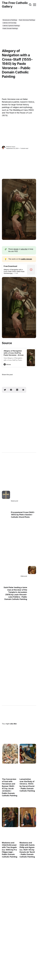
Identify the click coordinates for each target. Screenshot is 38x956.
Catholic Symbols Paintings (11, 25)
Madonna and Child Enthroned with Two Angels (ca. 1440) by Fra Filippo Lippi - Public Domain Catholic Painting (9, 850)
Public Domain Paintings (10, 28)
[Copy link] (23, 390)
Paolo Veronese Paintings (27, 20)
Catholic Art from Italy (9, 23)
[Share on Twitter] (5, 390)
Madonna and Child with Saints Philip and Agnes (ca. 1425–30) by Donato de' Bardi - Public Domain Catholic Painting (27, 850)
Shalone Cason (10, 146)
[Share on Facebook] (11, 390)
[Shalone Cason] (3, 147)
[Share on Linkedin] (17, 390)
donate (15, 249)
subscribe (24, 249)
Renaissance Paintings (10, 20)
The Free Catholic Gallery (15, 4)
